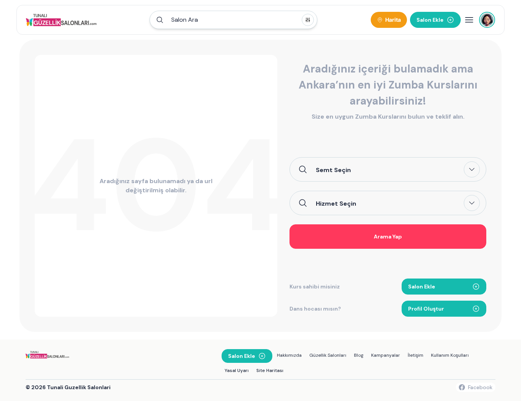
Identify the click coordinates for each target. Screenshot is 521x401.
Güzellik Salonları (327, 355)
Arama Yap (388, 236)
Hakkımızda (289, 355)
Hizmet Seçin (336, 203)
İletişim (415, 355)
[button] (233, 20)
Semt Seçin (333, 170)
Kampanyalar (385, 355)
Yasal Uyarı (237, 370)
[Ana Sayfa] (62, 20)
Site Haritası (269, 370)
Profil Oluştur (426, 308)
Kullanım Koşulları (450, 355)
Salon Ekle (421, 286)
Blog (358, 355)
